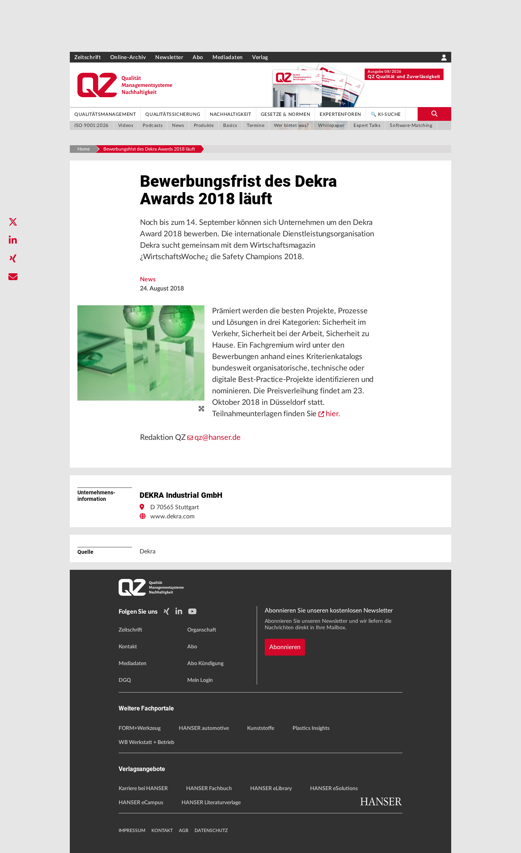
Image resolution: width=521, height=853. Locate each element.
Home (83, 149)
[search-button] (434, 114)
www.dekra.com (172, 516)
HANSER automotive (204, 728)
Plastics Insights (311, 728)
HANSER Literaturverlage (211, 802)
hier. (333, 414)
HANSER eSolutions (334, 788)
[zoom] (201, 409)
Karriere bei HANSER (143, 788)
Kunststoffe (260, 728)
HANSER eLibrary (271, 788)
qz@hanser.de (218, 437)
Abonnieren (285, 647)
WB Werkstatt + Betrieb (146, 742)
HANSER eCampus (141, 802)
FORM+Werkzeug (140, 728)
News (148, 279)
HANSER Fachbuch (209, 788)
